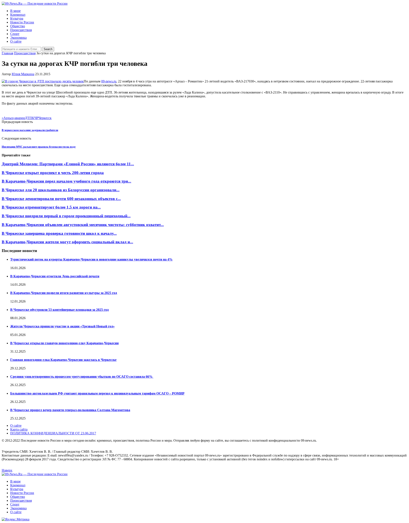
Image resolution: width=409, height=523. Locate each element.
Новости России (22, 22)
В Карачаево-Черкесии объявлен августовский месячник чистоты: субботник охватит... (83, 224)
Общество (17, 26)
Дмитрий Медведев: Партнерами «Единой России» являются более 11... (68, 164)
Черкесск (45, 118)
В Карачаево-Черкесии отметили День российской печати (54, 276)
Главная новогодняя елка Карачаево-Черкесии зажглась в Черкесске (63, 360)
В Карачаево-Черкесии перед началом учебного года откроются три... (66, 181)
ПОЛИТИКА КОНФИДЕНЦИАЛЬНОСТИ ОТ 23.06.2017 (53, 433)
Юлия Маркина (23, 74)
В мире (15, 11)
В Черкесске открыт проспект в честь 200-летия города (53, 172)
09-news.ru (108, 81)
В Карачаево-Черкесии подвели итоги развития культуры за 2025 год (63, 293)
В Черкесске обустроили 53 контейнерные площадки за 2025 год (59, 309)
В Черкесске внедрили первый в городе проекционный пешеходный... (66, 216)
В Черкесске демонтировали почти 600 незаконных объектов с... (61, 198)
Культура (16, 18)
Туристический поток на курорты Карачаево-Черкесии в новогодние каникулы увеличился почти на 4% (91, 259)
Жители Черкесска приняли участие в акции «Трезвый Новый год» (62, 326)
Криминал (17, 14)
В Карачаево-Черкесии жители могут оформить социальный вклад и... (67, 242)
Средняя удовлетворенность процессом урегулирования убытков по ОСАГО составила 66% (81, 376)
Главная (7, 53)
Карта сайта (18, 429)
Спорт (14, 34)
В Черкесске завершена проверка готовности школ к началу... (59, 233)
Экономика (18, 37)
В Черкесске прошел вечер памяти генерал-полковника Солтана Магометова (70, 410)
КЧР (35, 118)
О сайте (16, 41)
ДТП (28, 118)
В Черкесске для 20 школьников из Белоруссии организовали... (61, 190)
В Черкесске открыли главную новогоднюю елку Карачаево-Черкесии (64, 343)
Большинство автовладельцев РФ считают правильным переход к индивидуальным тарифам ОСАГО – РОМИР (97, 393)
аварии (20, 118)
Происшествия (21, 30)
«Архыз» (8, 118)
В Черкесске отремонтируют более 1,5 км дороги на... (51, 207)
